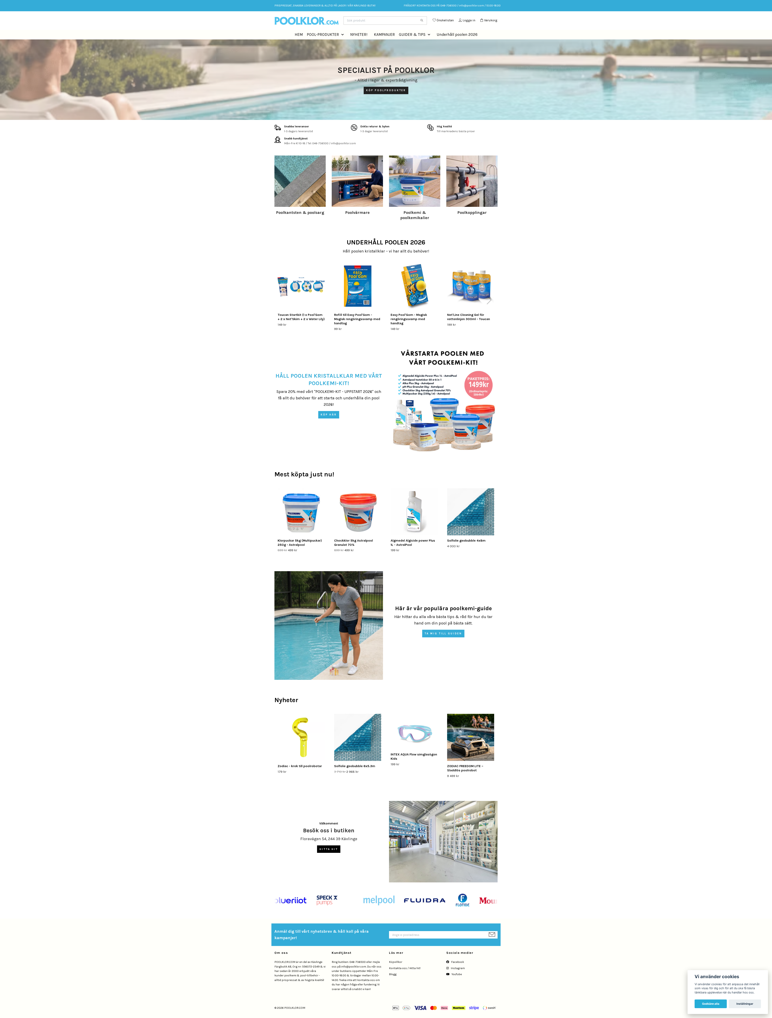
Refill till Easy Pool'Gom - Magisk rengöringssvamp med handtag (357, 328)
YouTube (456, 983)
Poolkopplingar (472, 221)
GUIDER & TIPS (412, 43)
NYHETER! (359, 43)
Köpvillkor (395, 971)
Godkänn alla (710, 1003)
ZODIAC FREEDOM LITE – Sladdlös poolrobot (465, 777)
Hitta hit (328, 857)
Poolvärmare (357, 221)
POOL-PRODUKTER (323, 43)
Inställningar (744, 1003)
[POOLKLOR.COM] (330, 22)
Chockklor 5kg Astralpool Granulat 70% (353, 552)
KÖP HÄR (329, 423)
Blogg (392, 983)
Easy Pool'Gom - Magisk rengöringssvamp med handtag (409, 328)
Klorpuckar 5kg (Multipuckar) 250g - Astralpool (300, 552)
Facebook (457, 971)
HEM (299, 43)
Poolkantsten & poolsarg (300, 221)
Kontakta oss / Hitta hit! (405, 977)
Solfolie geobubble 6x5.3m (354, 775)
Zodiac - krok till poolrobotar (300, 775)
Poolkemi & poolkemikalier (414, 224)
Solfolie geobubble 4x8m (466, 549)
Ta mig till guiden (443, 642)
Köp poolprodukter (386, 99)
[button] (343, 43)
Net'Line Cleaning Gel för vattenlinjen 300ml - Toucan (468, 326)
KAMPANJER (384, 43)
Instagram (457, 977)
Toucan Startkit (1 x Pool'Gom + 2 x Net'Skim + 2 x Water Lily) (301, 326)
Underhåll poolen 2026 (457, 43)
